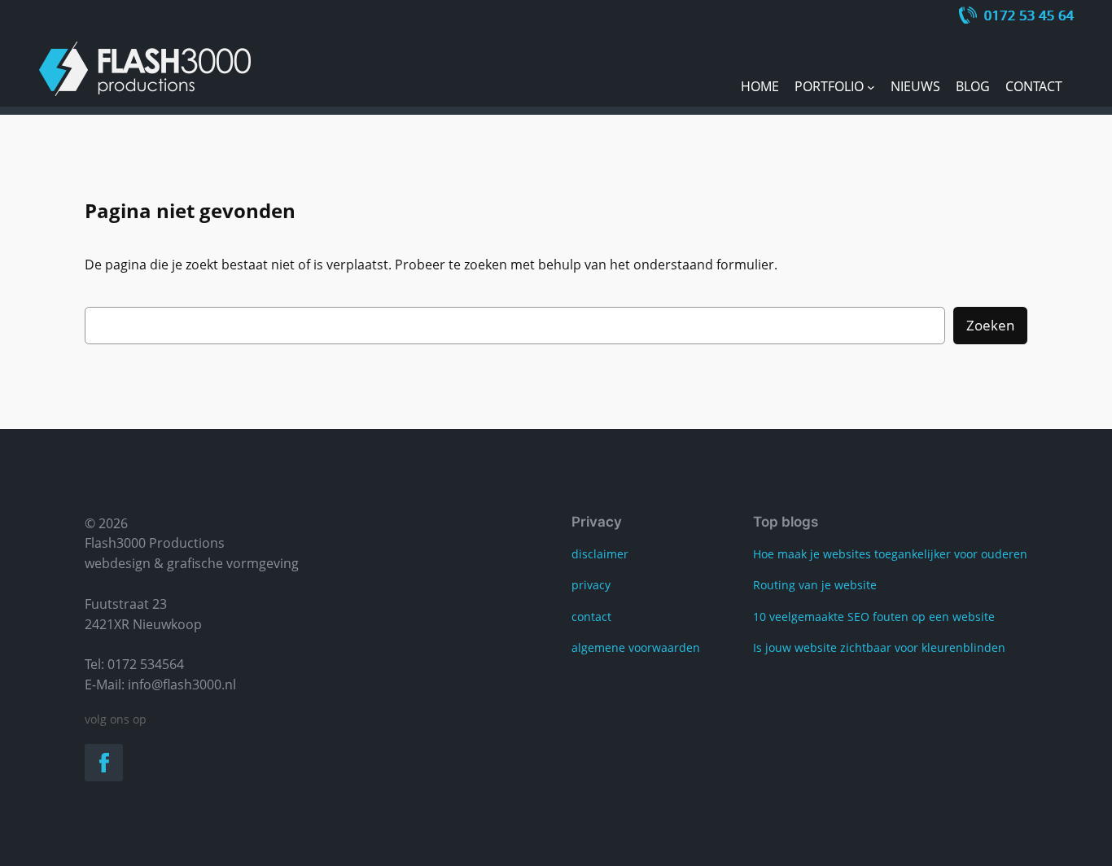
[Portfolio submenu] (871, 87)
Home (760, 86)
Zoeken (990, 325)
